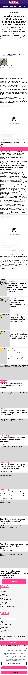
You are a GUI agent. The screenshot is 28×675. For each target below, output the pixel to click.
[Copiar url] (3, 73)
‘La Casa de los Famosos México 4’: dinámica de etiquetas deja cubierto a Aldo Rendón (13, 413)
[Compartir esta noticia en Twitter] (9, 68)
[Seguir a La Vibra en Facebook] (2, 633)
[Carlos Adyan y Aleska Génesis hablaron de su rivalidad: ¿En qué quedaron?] (14, 161)
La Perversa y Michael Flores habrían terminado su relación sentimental (11, 385)
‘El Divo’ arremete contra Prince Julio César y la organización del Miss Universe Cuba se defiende (12, 494)
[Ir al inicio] (14, 586)
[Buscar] (2, 622)
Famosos (4, 6)
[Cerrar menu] (1, 616)
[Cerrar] (26, 648)
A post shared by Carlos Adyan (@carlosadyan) (14, 250)
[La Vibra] (14, 2)
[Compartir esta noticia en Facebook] (5, 68)
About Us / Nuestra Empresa (7, 599)
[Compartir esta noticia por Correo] (12, 68)
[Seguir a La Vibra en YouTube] (12, 633)
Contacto (2, 600)
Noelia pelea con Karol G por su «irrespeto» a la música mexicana (18, 336)
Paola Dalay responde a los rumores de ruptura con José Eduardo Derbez (14, 546)
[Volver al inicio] (4, 612)
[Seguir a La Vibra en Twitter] (5, 633)
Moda (1, 598)
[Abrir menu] (2, 2)
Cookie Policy (18, 660)
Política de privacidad (5, 153)
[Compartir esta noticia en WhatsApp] (2, 68)
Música (13, 332)
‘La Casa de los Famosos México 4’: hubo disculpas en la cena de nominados (13, 440)
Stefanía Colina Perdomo (9, 66)
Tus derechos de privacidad (13, 663)
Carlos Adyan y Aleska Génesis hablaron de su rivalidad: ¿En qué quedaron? (14, 164)
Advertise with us (4, 604)
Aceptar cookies (14, 672)
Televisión (13, 6)
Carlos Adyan (12, 268)
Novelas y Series (4, 595)
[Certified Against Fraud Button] (5, 607)
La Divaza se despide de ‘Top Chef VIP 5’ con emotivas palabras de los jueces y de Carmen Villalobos (17, 287)
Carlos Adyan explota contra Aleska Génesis (12, 262)
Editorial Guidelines (5, 603)
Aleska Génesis (4, 78)
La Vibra (11, 12)
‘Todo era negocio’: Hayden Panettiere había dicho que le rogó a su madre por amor (14, 573)
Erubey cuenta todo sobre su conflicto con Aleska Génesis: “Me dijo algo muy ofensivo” (13, 265)
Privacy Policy (4, 602)
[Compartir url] (1, 76)
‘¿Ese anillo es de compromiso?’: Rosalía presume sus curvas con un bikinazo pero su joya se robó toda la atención (17, 355)
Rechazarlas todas (14, 668)
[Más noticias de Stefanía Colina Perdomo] (3, 58)
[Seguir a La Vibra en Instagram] (9, 633)
